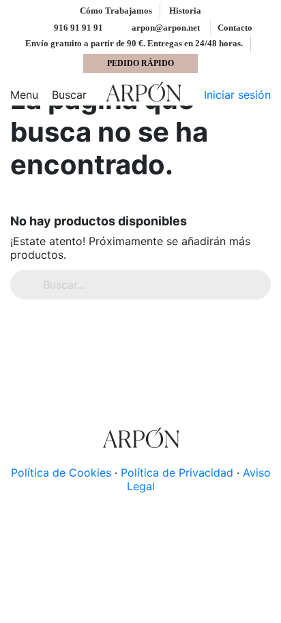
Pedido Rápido (140, 63)
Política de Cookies (61, 472)
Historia (185, 10)
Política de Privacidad (177, 472)
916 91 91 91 (77, 27)
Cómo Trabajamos (117, 10)
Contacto (235, 27)
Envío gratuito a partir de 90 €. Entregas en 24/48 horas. (135, 43)
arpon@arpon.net (165, 27)
